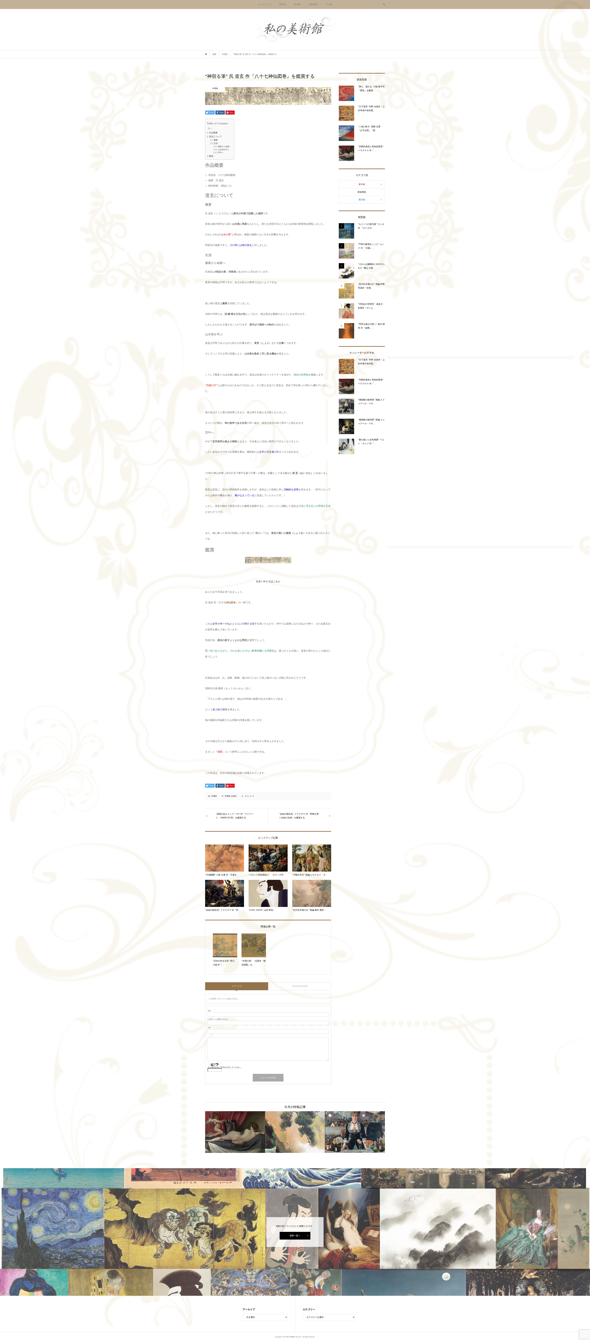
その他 (329, 4)
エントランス (264, 4)
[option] (251, 1132)
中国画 (214, 796)
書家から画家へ (224, 147)
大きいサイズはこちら (268, 581)
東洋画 (362, 184)
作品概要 (213, 132)
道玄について (215, 136)
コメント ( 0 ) (237, 986)
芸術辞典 (313, 4)
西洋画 (362, 200)
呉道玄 (234, 796)
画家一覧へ (295, 1235)
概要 (216, 140)
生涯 (216, 143)
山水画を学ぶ (223, 150)
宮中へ (220, 153)
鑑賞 (211, 156)
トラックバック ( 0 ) (299, 986)
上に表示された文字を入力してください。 (225, 1067)
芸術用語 (362, 192)
